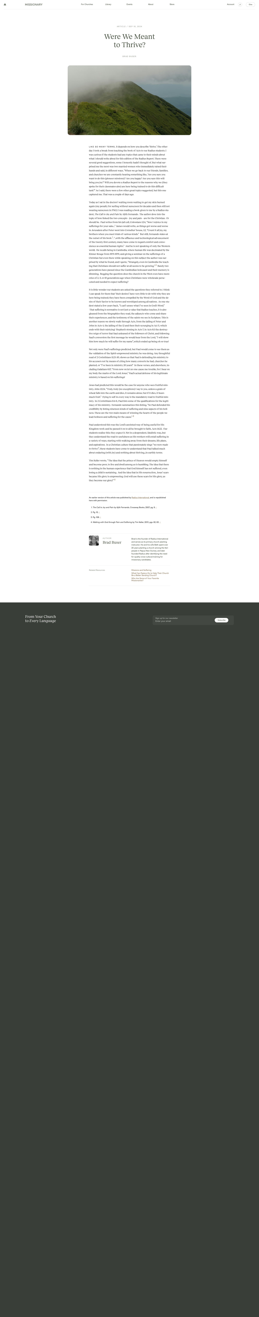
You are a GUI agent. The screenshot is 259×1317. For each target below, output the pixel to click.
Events (129, 4)
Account (230, 4)
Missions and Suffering (141, 570)
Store (172, 4)
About (150, 4)
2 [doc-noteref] (156, 265)
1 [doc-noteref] (112, 237)
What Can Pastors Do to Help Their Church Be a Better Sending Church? (150, 574)
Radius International (140, 498)
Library (108, 4)
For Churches (87, 4)
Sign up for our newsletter (166, 618)
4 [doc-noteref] (114, 480)
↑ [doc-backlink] (156, 508)
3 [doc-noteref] (133, 416)
